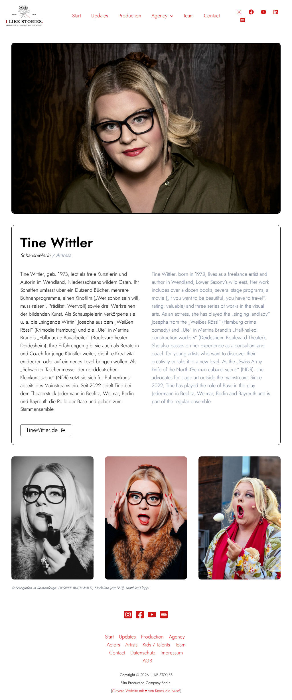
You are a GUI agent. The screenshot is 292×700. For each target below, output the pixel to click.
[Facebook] (251, 12)
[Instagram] (239, 12)
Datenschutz (142, 652)
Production (152, 636)
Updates (127, 636)
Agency (177, 636)
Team (180, 644)
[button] (170, 15)
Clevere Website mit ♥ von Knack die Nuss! (146, 690)
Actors (113, 644)
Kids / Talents (156, 644)
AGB (147, 660)
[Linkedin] (275, 12)
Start (109, 636)
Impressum (172, 652)
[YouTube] (263, 12)
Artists (131, 644)
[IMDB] (242, 20)
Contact (117, 652)
